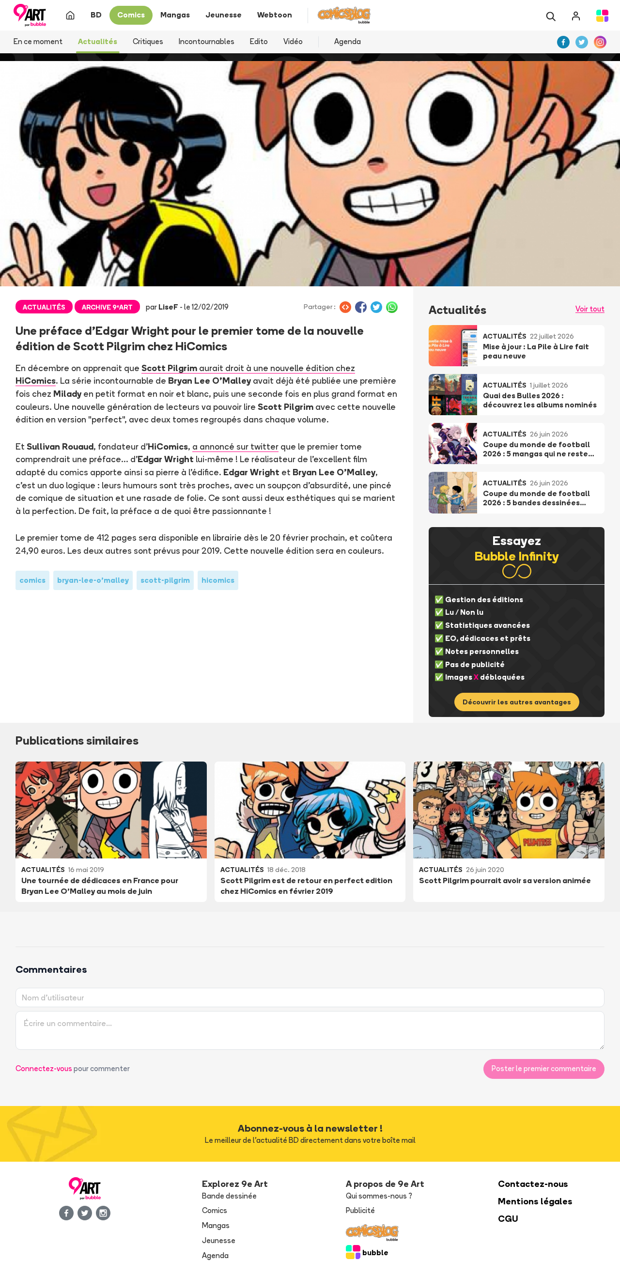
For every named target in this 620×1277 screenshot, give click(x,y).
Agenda (347, 41)
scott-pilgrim (165, 580)
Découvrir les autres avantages (517, 702)
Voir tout (589, 308)
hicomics (218, 580)
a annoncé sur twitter (235, 446)
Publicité (360, 1210)
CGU (508, 1218)
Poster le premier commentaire (544, 1068)
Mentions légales (535, 1201)
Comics (214, 1210)
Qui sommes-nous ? (379, 1195)
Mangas (216, 1225)
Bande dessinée (229, 1195)
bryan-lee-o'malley (93, 580)
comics (32, 580)
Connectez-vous (44, 1068)
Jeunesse (218, 1240)
